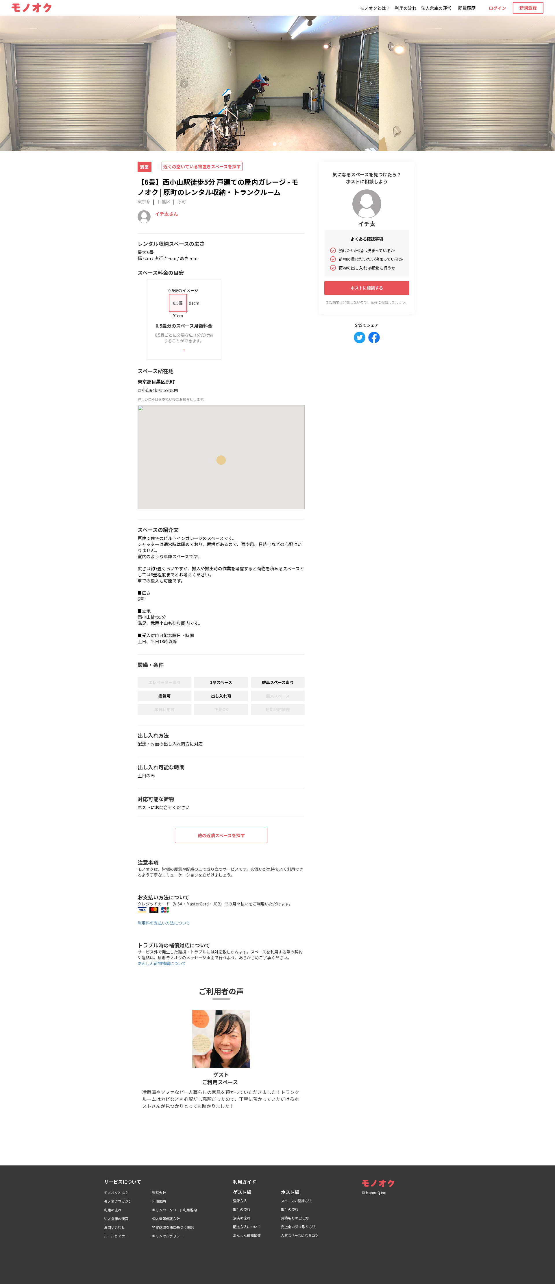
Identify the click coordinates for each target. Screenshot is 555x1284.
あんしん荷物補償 (247, 1235)
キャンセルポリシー (167, 1235)
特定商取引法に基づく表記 (173, 1227)
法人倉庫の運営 (436, 8)
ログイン (497, 8)
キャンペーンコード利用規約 (174, 1209)
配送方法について (247, 1226)
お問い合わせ (114, 1227)
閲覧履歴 (467, 8)
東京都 (144, 201)
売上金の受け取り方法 (298, 1226)
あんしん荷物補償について (162, 963)
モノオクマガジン (118, 1201)
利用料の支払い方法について (164, 923)
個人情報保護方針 (166, 1218)
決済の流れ (241, 1217)
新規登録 (528, 8)
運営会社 (159, 1192)
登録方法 (240, 1200)
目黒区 (164, 201)
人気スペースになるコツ (300, 1235)
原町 (181, 201)
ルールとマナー (116, 1235)
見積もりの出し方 (295, 1217)
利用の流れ (406, 8)
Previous (184, 83)
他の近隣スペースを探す (221, 835)
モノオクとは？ (375, 8)
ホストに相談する (367, 288)
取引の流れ (241, 1209)
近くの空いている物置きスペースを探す (202, 166)
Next (371, 83)
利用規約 (159, 1201)
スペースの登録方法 (296, 1200)
